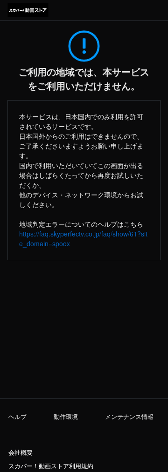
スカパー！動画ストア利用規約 (50, 466)
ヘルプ (17, 416)
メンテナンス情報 (129, 416)
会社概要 (20, 452)
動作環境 (66, 416)
